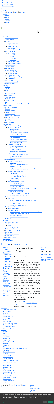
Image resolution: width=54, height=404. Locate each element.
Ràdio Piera (6, 343)
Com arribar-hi (7, 375)
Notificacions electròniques (10, 360)
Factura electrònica (8, 365)
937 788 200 (24, 301)
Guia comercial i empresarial (10, 374)
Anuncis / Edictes (7, 275)
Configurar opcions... (6, 402)
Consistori (17, 244)
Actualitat (3, 330)
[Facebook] (9, 12)
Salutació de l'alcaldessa (9, 309)
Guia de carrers (7, 379)
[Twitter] (3, 12)
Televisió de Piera (7, 345)
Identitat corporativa (8, 328)
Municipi (3, 369)
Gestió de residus (7, 355)
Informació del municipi (9, 370)
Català (7, 15)
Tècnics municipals (8, 316)
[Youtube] (15, 12)
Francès (7, 22)
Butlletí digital (6, 336)
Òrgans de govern (8, 315)
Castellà (7, 17)
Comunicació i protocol (9, 326)
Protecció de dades (35, 388)
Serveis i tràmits (5, 350)
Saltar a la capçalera (7, 1)
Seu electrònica (7, 325)
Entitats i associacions (9, 372)
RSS (2, 9)
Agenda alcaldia (7, 251)
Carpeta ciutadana (8, 358)
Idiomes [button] (5, 14)
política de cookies (14, 399)
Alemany (7, 20)
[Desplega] (11, 244)
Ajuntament (7, 244)
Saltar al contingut (7, 2)
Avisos (4, 333)
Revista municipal (7, 338)
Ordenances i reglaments (10, 323)
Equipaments (4, 382)
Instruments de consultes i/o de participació (15, 348)
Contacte (3, 10)
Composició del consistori (31, 244)
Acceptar (50, 402)
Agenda (5, 335)
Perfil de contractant (8, 320)
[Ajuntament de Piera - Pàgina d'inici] (9, 30)
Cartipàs (7, 258)
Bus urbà (5, 353)
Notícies (5, 331)
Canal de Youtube (7, 342)
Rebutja (45, 402)
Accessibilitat (33, 392)
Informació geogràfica (9, 380)
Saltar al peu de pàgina (8, 6)
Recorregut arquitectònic (10, 377)
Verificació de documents (10, 362)
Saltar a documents (7, 4)
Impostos (5, 364)
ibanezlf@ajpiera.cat (32, 303)
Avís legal (32, 390)
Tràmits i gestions (8, 357)
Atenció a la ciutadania (9, 352)
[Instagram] (21, 12)
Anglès (7, 19)
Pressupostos (9, 263)
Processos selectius (8, 321)
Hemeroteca (6, 340)
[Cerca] (38, 32)
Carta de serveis (7, 367)
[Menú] (1, 34)
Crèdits (32, 385)
